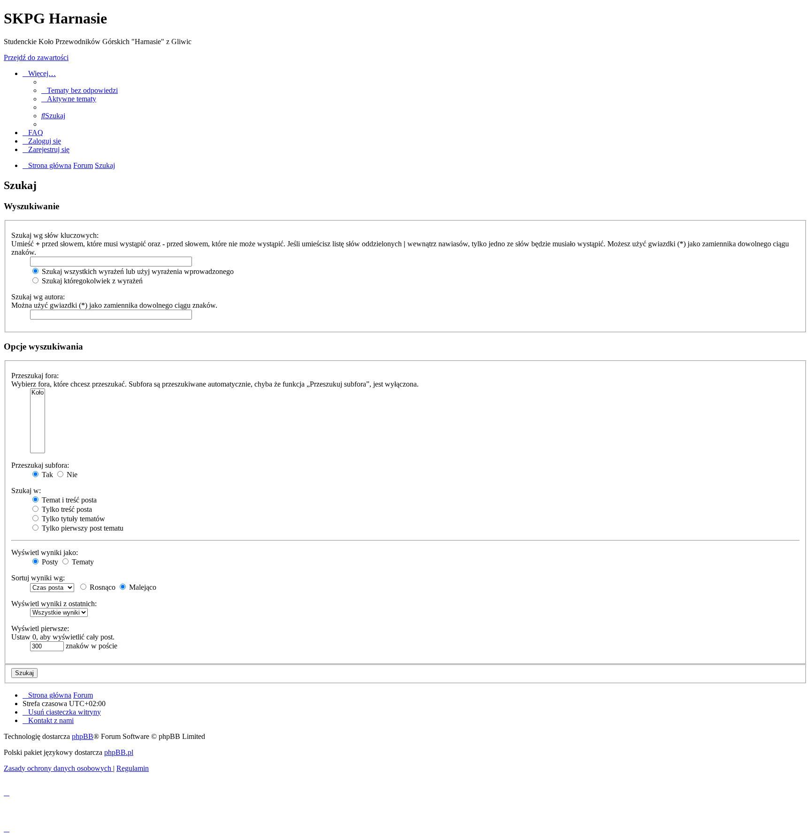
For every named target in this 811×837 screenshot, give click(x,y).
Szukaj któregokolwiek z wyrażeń (91, 281)
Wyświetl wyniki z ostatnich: (54, 604)
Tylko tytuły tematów (72, 519)
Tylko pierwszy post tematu (81, 528)
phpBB (82, 736)
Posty (49, 562)
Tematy (82, 562)
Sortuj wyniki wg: (38, 578)
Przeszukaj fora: (35, 376)
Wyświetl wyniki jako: (44, 552)
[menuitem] (79, 90)
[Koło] (38, 393)
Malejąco (141, 587)
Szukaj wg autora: (38, 297)
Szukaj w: (26, 491)
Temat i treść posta (68, 500)
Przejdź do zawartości (36, 57)
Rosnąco (101, 587)
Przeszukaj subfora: (40, 465)
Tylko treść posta (66, 509)
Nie (71, 475)
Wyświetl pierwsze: (40, 628)
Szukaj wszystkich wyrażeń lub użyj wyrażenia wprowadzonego (137, 271)
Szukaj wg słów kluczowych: (55, 235)
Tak (46, 475)
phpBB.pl (118, 752)
